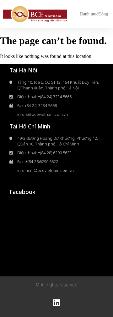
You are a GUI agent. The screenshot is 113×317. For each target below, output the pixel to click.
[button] (94, 14)
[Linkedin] (56, 303)
